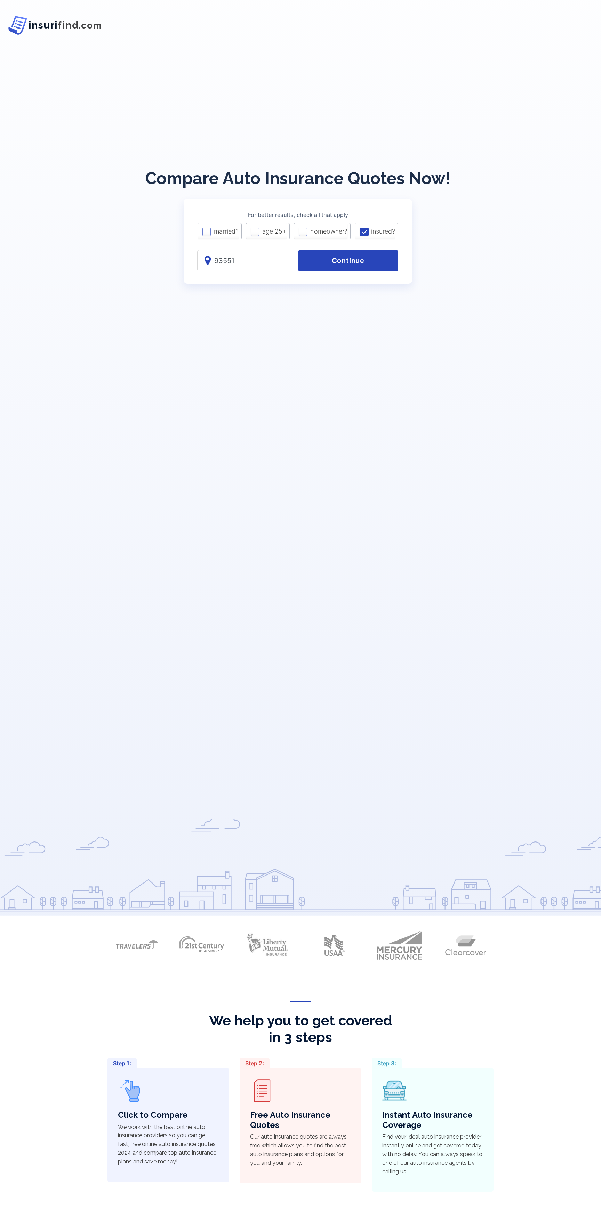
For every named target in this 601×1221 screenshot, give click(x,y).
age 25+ (274, 231)
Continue (348, 261)
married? (226, 231)
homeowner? (328, 231)
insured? (383, 231)
